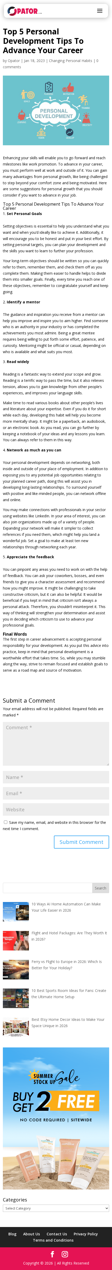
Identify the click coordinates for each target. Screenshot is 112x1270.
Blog (12, 1233)
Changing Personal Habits (70, 60)
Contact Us (57, 1233)
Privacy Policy (86, 1233)
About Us (31, 1233)
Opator (14, 60)
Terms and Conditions (53, 1240)
